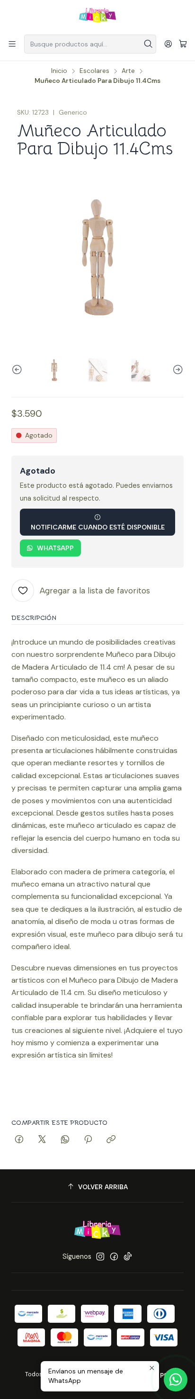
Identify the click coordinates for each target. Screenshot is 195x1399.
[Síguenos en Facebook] (114, 1256)
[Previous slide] (18, 370)
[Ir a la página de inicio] (97, 16)
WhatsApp (55, 548)
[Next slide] (176, 370)
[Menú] (12, 43)
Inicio (59, 71)
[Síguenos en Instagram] (100, 1256)
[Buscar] (148, 44)
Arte (128, 71)
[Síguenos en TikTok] (128, 1256)
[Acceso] (168, 43)
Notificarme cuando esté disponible (98, 527)
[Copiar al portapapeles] (111, 1139)
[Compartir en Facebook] (19, 1139)
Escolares (94, 71)
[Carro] (183, 44)
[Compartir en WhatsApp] (65, 1139)
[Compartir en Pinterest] (88, 1139)
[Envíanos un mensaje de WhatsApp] (175, 1379)
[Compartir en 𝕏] (42, 1139)
